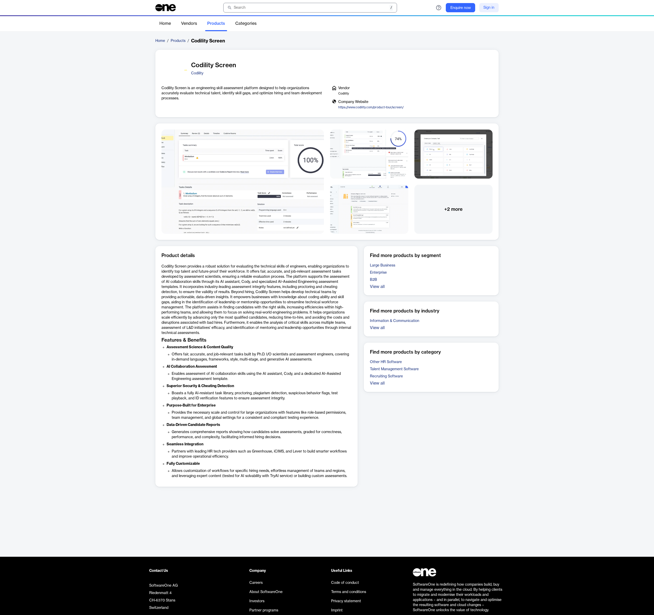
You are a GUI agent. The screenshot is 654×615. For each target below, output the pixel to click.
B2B (373, 280)
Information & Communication (394, 321)
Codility (197, 73)
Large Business (382, 265)
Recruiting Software (386, 376)
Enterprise (378, 272)
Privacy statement (346, 601)
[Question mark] (439, 8)
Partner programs (263, 610)
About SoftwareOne (266, 592)
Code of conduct (345, 583)
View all (377, 287)
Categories (245, 23)
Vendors (189, 23)
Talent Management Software (394, 369)
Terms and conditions (348, 592)
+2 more (453, 209)
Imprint (337, 610)
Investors (256, 601)
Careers (256, 583)
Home (165, 23)
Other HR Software (386, 362)
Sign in (488, 7)
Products (216, 23)
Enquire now (460, 8)
